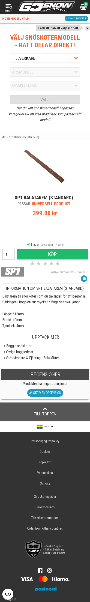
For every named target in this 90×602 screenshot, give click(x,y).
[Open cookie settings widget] (7, 594)
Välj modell (78, 18)
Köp (52, 254)
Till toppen (45, 414)
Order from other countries (45, 528)
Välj (44, 99)
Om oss (45, 484)
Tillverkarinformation (45, 518)
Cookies (45, 452)
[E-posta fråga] (84, 278)
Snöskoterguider (45, 497)
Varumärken (45, 473)
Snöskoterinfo (45, 507)
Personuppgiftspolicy (45, 441)
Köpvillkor (45, 462)
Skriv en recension (46, 393)
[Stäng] (87, 28)
